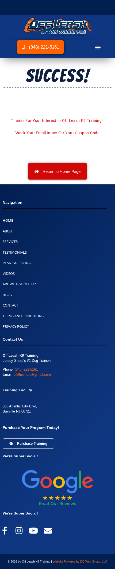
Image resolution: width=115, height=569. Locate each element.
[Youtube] (33, 530)
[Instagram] (19, 530)
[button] (97, 47)
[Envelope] (48, 530)
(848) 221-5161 (26, 369)
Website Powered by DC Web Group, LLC (80, 561)
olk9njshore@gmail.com (32, 375)
